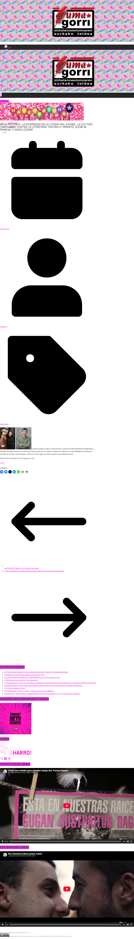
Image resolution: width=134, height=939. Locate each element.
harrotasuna (4, 424)
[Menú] (1, 95)
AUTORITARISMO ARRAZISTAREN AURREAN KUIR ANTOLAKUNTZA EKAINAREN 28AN (36, 672)
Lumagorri (3, 326)
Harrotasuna (4, 101)
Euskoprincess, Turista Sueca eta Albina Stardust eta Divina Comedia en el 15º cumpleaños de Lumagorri (42, 694)
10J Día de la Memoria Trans (14, 688)
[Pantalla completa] (131, 841)
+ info (2, 463)
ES (5, 132)
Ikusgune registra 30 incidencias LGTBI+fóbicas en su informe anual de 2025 (32, 677)
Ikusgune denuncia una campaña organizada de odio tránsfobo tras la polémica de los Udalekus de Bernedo (43, 685)
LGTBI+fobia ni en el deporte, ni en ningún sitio (21, 680)
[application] (67, 805)
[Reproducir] (3, 841)
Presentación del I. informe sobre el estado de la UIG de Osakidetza (29, 691)
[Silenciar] (128, 841)
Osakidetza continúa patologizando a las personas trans (24, 675)
